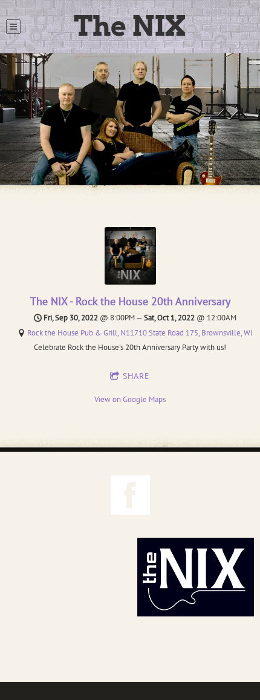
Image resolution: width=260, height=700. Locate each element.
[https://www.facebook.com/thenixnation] (130, 496)
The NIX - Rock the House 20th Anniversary (130, 301)
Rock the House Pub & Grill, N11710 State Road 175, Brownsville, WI (140, 333)
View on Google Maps (130, 399)
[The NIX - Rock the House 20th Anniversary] (130, 282)
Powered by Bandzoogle (130, 657)
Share (136, 376)
